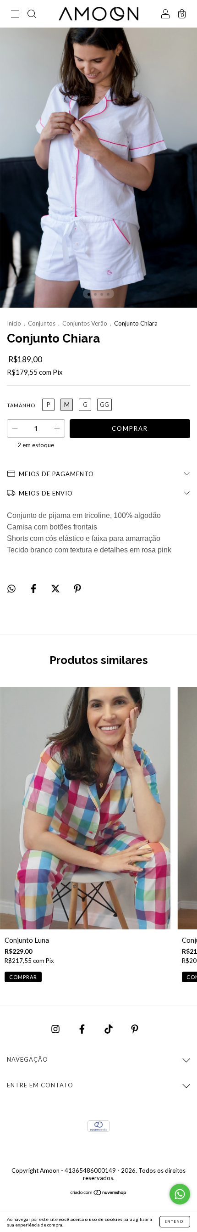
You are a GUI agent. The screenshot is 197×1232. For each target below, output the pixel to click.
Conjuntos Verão (84, 323)
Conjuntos (41, 323)
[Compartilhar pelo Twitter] (56, 589)
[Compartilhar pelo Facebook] (34, 589)
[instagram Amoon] (56, 1028)
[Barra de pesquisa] (31, 14)
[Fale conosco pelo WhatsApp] (180, 1194)
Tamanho (21, 405)
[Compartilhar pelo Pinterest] (77, 589)
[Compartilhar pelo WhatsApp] (11, 588)
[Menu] (15, 14)
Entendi (174, 1221)
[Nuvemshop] (98, 1193)
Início (14, 323)
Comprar (23, 977)
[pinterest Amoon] (135, 1028)
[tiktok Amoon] (109, 1028)
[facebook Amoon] (83, 1028)
